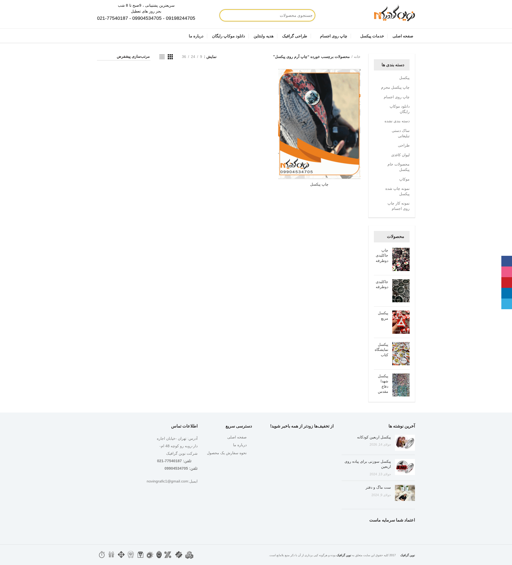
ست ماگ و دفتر (378, 487)
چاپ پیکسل (319, 184)
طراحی (404, 145)
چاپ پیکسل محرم (395, 87)
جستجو (242, 15)
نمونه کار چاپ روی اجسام (398, 206)
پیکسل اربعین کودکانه (374, 437)
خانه (357, 56)
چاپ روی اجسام (397, 97)
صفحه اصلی (237, 437)
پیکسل (404, 78)
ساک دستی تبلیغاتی (401, 133)
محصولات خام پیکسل (398, 167)
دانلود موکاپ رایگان (400, 109)
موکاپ (404, 179)
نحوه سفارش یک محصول (227, 453)
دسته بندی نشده (397, 121)
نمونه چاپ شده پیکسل (397, 191)
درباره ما (240, 445)
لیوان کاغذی (400, 155)
